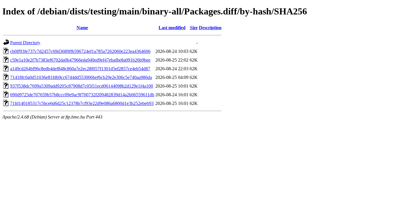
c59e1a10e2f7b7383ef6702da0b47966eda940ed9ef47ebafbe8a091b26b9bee (80, 60)
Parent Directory (25, 42)
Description (210, 27)
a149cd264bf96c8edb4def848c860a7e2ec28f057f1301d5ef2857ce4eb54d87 (80, 68)
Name (82, 27)
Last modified (172, 27)
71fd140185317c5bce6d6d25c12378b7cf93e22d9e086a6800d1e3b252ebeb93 (82, 103)
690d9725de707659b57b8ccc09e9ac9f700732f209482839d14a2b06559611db (82, 94)
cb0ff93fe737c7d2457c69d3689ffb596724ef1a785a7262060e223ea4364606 (80, 51)
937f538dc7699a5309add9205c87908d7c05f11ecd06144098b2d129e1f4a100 (81, 86)
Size (194, 27)
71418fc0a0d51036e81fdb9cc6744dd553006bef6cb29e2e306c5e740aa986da (81, 77)
